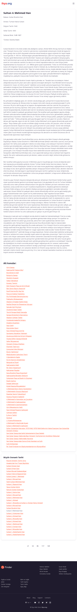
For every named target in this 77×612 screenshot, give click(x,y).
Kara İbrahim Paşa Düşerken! (16, 373)
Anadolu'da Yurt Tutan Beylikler (17, 463)
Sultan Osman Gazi (13, 466)
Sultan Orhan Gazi (12, 469)
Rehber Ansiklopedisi (65, 574)
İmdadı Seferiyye (12, 384)
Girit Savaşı (10, 267)
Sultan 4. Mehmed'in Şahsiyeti (17, 426)
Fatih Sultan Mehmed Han (15, 482)
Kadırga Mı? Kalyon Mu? (14, 270)
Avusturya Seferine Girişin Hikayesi (19, 336)
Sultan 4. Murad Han (13, 505)
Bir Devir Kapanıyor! (13, 368)
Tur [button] (28, 602)
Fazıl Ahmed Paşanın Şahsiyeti (17, 410)
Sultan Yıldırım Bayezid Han (16, 474)
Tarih (6, 260)
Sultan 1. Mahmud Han (14, 524)
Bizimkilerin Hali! (12, 273)
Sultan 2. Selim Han (13, 492)
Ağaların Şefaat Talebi (14, 318)
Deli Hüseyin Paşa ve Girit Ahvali (18, 286)
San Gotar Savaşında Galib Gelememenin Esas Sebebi (25, 433)
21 (28, 546)
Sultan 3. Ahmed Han (13, 521)
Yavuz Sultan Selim (13, 487)
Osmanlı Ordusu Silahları (15, 344)
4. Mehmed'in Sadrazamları (16, 402)
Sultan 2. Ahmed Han (13, 516)
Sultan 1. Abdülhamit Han (15, 532)
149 (48, 546)
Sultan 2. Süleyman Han (14, 513)
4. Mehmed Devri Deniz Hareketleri (18, 389)
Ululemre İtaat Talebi (14, 310)
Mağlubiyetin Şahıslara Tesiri (17, 354)
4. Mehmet (14, 260)
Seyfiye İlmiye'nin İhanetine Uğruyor (19, 304)
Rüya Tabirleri (44, 569)
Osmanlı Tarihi (25, 260)
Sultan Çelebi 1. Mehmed (15, 476)
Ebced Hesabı (44, 571)
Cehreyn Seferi (11, 413)
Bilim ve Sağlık (24, 579)
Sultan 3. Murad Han (13, 495)
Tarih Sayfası (24, 582)
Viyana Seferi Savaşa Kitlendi (16, 339)
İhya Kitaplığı (63, 571)
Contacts (47, 598)
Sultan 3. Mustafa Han (14, 529)
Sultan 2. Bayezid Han (14, 484)
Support (40, 598)
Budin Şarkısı (11, 381)
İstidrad (9, 418)
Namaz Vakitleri (44, 567)
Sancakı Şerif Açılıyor (13, 307)
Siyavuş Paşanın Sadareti (15, 397)
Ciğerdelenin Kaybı (13, 357)
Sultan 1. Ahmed (12, 500)
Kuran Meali (62, 567)
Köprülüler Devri (12, 328)
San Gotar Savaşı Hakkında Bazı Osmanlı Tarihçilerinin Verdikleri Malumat (33, 436)
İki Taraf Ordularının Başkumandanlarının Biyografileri (26, 446)
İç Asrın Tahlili (11, 415)
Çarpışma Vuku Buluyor (14, 349)
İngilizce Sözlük (5, 579)
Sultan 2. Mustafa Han (14, 519)
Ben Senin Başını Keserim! (15, 289)
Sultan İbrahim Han (13, 508)
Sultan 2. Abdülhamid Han (15, 534)
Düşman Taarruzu (12, 347)
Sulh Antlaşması (12, 444)
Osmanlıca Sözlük (45, 574)
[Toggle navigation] (73, 3)
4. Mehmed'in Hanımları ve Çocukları (19, 399)
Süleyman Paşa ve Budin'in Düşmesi (19, 378)
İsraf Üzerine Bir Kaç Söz (15, 291)
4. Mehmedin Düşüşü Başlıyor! (17, 391)
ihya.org (44, 607)
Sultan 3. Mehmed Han (14, 498)
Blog (34, 598)
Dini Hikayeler (5, 586)
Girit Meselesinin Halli (14, 407)
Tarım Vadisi (24, 584)
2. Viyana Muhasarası (14, 420)
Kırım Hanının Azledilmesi (15, 360)
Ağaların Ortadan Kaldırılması (17, 302)
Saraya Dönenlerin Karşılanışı (17, 315)
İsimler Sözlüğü (6, 584)
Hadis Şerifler (63, 569)
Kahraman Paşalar (13, 370)
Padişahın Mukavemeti (14, 299)
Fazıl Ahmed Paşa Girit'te (15, 331)
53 (33, 546)
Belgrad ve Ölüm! (12, 362)
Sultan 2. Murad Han (13, 479)
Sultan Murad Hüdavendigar (16, 471)
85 (37, 546)
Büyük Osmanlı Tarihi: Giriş (16, 461)
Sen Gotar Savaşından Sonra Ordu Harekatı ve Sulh (24, 441)
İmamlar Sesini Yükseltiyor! (16, 394)
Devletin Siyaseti (12, 278)
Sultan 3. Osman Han (13, 527)
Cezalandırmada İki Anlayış (16, 320)
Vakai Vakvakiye (12, 281)
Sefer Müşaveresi (12, 341)
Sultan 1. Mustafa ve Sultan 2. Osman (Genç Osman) (24, 503)
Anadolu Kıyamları (12, 323)
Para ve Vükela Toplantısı (15, 294)
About (28, 598)
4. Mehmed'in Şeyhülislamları (16, 405)
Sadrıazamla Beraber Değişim (17, 376)
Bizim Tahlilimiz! (12, 352)
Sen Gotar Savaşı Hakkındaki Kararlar (19, 439)
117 (43, 546)
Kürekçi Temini (11, 283)
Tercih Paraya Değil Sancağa (16, 312)
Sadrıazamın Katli (12, 365)
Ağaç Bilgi (23, 586)
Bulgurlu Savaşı (12, 275)
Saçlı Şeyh (10, 325)
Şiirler (2, 582)
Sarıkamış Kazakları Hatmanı (16, 333)
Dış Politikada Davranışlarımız (17, 296)
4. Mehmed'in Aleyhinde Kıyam (17, 423)
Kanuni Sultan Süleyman (15, 490)
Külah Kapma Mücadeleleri (16, 386)
